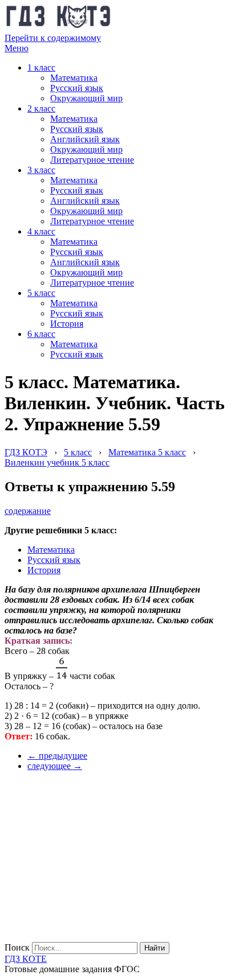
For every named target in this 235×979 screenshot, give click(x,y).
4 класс (41, 231)
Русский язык (76, 88)
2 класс (41, 108)
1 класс (41, 67)
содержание (28, 511)
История (66, 323)
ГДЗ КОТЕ (26, 959)
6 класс (41, 334)
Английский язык (85, 139)
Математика (74, 78)
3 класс (41, 170)
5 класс (41, 293)
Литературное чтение (92, 159)
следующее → (54, 766)
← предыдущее (57, 755)
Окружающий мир (86, 98)
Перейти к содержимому (53, 38)
